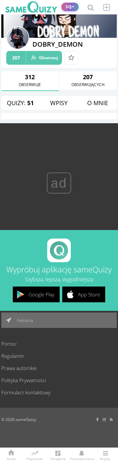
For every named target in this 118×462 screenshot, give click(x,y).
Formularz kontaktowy (25, 392)
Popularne (35, 458)
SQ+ (70, 7)
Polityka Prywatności (23, 380)
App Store (89, 294)
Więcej (105, 458)
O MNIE (97, 103)
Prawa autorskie (19, 368)
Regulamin (12, 356)
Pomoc (9, 343)
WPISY (59, 103)
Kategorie (58, 458)
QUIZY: (20, 103)
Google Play (41, 294)
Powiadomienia (81, 458)
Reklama (24, 320)
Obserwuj (35, 58)
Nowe (11, 458)
